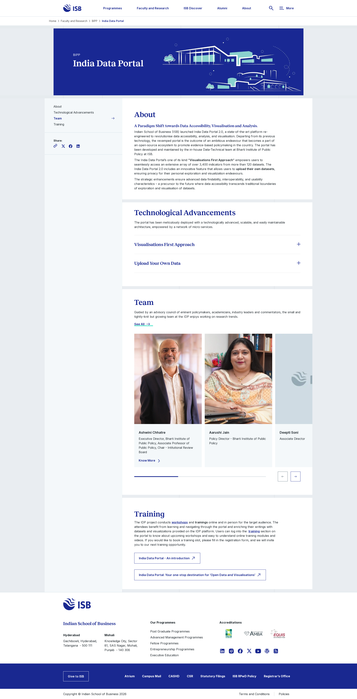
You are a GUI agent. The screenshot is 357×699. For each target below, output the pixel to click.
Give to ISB (76, 676)
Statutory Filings (212, 676)
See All (139, 324)
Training (59, 124)
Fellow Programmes (164, 643)
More (290, 8)
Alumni (222, 8)
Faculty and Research (153, 8)
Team (58, 118)
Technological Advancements (74, 112)
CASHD (173, 676)
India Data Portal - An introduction (164, 558)
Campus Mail (151, 676)
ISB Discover (193, 8)
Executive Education (164, 655)
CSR (190, 676)
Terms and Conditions (254, 694)
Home (52, 20)
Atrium (130, 676)
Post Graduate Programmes (170, 631)
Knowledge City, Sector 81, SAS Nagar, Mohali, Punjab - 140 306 (121, 645)
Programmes (112, 8)
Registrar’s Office (277, 676)
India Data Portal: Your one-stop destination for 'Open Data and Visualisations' (197, 575)
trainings (201, 522)
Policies (284, 694)
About (246, 8)
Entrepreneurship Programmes (172, 649)
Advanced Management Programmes (176, 637)
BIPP (94, 20)
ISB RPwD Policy (244, 676)
